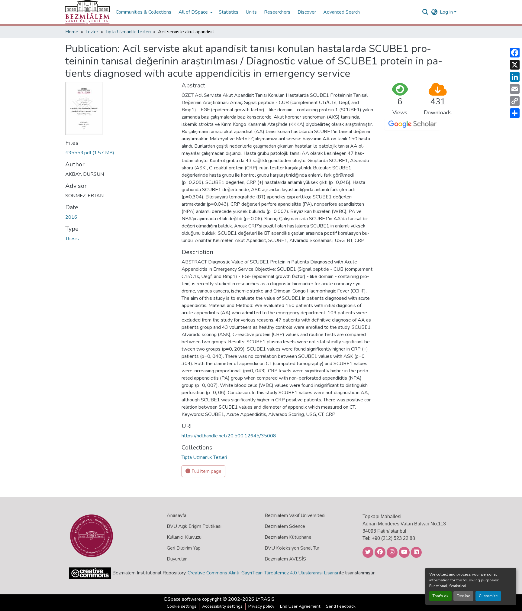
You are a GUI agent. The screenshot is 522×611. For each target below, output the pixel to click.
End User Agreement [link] (300, 606)
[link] (119, 152)
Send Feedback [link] (341, 606)
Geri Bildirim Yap (184, 548)
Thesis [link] (72, 238)
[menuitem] (195, 12)
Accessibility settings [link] (222, 606)
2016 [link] (71, 217)
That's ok (440, 596)
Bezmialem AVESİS (285, 559)
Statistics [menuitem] (228, 12)
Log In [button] (447, 12)
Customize (488, 596)
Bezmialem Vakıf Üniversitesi (295, 515)
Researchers (277, 12)
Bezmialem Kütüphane (288, 537)
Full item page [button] (205, 471)
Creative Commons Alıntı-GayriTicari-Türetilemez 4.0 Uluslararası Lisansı (263, 573)
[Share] (515, 113)
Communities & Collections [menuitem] (143, 12)
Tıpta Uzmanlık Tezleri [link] (128, 31)
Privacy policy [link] (261, 606)
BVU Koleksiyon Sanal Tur (292, 548)
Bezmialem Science (285, 526)
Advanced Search (341, 12)
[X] (515, 65)
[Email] (515, 89)
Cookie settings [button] (181, 606)
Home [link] (71, 31)
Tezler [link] (91, 31)
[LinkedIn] (515, 77)
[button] (87, 12)
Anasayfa (176, 515)
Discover (307, 12)
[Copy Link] (515, 101)
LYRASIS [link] (265, 599)
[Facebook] (515, 53)
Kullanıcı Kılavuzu (184, 537)
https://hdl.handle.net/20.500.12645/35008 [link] (229, 436)
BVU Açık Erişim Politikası (194, 526)
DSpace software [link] (182, 599)
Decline (463, 596)
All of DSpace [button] (193, 12)
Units (251, 12)
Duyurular (177, 559)
